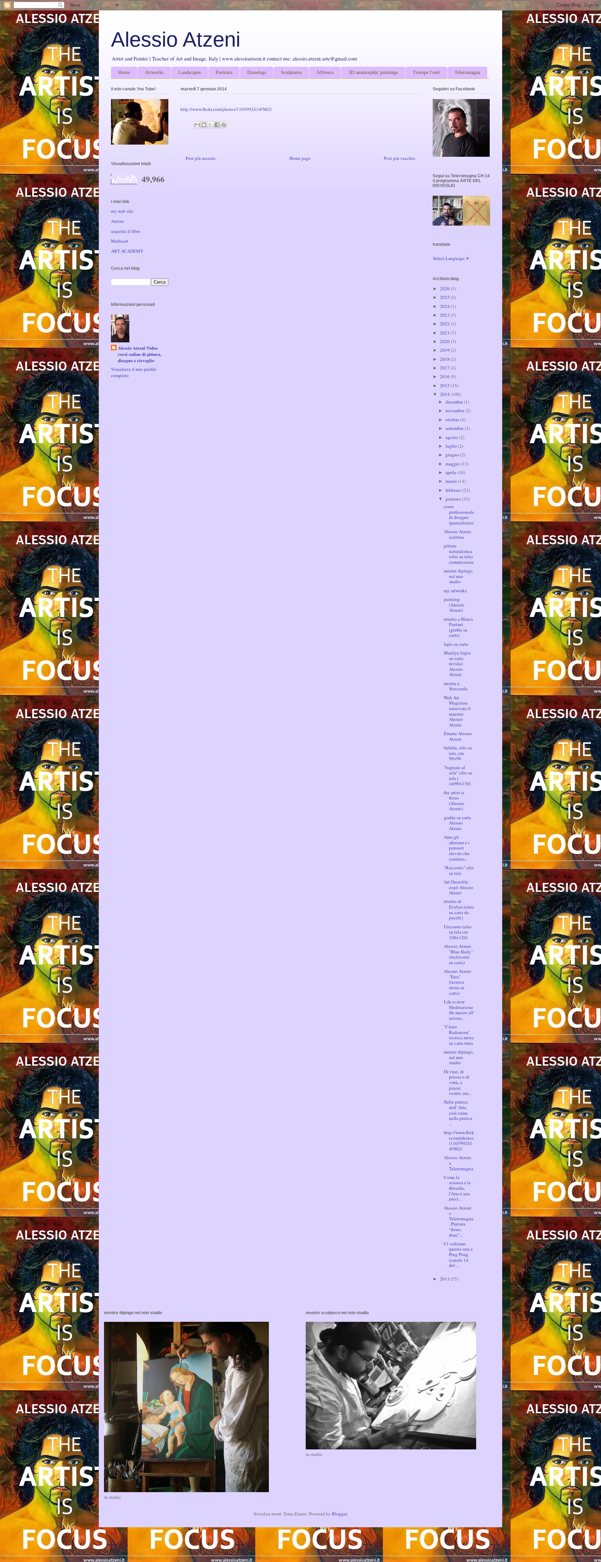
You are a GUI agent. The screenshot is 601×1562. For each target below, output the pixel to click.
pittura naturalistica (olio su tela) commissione (459, 554)
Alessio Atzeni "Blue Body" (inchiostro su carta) (458, 954)
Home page (300, 158)
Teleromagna (467, 72)
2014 (445, 394)
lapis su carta (456, 644)
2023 (445, 315)
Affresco (325, 72)
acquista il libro (126, 231)
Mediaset (119, 241)
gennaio (454, 499)
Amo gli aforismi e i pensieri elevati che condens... (457, 848)
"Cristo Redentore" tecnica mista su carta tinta (459, 1035)
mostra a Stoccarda (455, 686)
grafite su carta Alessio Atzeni (457, 822)
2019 (445, 350)
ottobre (453, 419)
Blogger (339, 1514)
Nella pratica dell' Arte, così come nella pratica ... (458, 1112)
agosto (452, 437)
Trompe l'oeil (426, 72)
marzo (452, 481)
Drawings (256, 72)
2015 (445, 385)
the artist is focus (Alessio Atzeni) (454, 800)
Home (124, 72)
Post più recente (201, 158)
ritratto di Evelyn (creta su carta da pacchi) (459, 909)
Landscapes (189, 72)
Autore (117, 221)
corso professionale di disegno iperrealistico (459, 514)
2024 (445, 306)
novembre (455, 410)
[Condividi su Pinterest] (223, 124)
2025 (445, 297)
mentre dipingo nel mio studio (458, 576)
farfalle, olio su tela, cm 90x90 (458, 753)
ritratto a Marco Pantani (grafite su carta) (458, 627)
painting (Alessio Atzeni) (454, 604)
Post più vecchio (399, 158)
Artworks (154, 72)
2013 (445, 1279)
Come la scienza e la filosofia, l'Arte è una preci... (457, 1188)
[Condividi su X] (210, 124)
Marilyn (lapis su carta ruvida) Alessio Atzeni (457, 663)
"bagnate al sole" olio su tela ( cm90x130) (458, 775)
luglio (452, 446)
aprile (451, 472)
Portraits (224, 72)
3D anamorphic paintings (373, 72)
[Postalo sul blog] (203, 124)
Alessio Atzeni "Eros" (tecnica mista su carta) (457, 982)
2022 (445, 323)
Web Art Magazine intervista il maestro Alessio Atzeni (457, 711)
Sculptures (291, 72)
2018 (445, 359)
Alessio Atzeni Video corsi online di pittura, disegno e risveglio (139, 354)
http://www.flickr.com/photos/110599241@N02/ (226, 109)
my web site (122, 211)
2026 (445, 288)
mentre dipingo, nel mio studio (459, 1057)
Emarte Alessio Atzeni (458, 736)
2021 (445, 333)
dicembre (455, 402)
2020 (445, 341)
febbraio (454, 490)
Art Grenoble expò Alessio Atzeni (458, 887)
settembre (455, 428)
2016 (445, 376)
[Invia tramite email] (197, 124)
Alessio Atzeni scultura (457, 534)
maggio (453, 464)
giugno (453, 454)
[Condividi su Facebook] (217, 124)
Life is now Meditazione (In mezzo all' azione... (459, 1010)
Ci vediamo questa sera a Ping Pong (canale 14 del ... (458, 1254)
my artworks (455, 590)
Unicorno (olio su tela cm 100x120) (458, 932)
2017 (445, 368)
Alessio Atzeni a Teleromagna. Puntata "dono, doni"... (458, 1221)
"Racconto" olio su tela (459, 870)
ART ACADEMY (127, 251)
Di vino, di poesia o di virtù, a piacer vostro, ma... (458, 1082)
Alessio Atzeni (175, 39)
